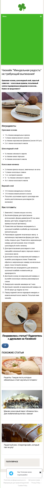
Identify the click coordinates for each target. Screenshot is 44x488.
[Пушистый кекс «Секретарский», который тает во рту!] (22, 433)
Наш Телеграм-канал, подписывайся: (24, 473)
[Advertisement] (22, 42)
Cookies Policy (22, 485)
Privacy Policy (36, 483)
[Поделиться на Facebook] (5, 345)
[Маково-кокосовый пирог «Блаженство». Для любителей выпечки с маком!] (22, 399)
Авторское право (34, 480)
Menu (4, 16)
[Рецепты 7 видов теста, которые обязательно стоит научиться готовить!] (22, 365)
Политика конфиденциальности (15, 480)
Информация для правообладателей (16, 483)
